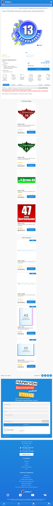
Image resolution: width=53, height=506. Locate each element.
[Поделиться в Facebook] (45, 375)
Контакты (26, 461)
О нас (26, 463)
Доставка (47, 84)
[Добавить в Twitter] (48, 375)
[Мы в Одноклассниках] (20, 495)
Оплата (40, 84)
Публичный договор (26, 467)
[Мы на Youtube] (32, 495)
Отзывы (13, 84)
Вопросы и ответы (26, 485)
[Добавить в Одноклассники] (51, 375)
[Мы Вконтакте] (45, 495)
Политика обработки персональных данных (26, 487)
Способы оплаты (26, 477)
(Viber (24, 448)
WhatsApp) (28, 448)
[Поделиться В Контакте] (42, 375)
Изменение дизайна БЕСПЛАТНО (5, 79)
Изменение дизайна (26, 483)
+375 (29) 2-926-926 (27, 447)
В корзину (31, 132)
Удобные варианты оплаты (39, 79)
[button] (26, 52)
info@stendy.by (26, 426)
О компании (26, 458)
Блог (26, 469)
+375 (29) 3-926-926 (27, 451)
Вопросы (20, 84)
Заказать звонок (6, 56)
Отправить (26, 424)
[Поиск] (51, 5)
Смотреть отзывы (30, 55)
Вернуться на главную (6, 375)
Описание (6, 84)
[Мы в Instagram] (8, 495)
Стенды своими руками (26, 479)
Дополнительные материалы (26, 481)
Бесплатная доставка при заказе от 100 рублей (30, 80)
